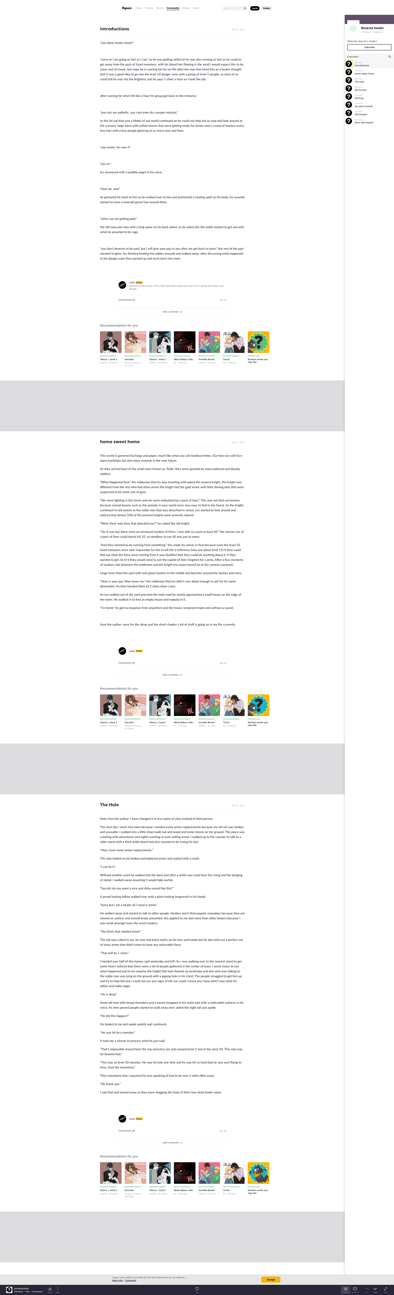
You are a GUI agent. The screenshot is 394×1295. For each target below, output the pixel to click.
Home (139, 8)
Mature (186, 8)
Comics (149, 8)
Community (173, 8)
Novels (160, 8)
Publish (266, 8)
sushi (132, 282)
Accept (271, 1279)
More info (117, 1280)
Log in (255, 8)
